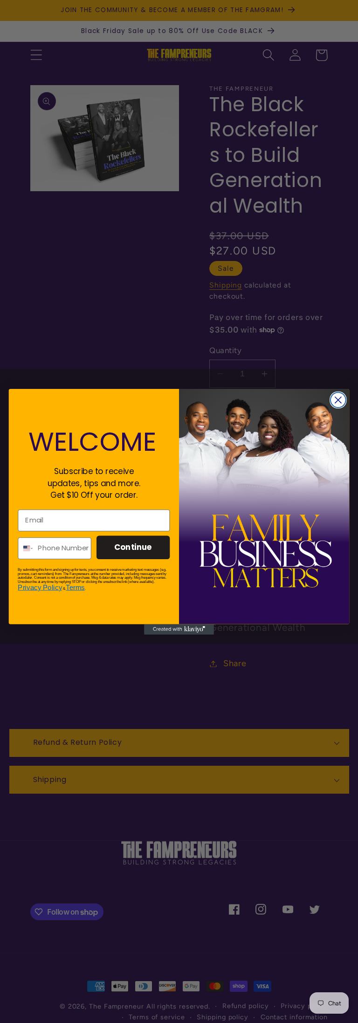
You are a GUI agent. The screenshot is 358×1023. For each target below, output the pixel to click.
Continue (133, 547)
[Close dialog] (338, 400)
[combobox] (26, 547)
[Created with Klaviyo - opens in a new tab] (179, 629)
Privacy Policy (40, 587)
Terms (75, 587)
